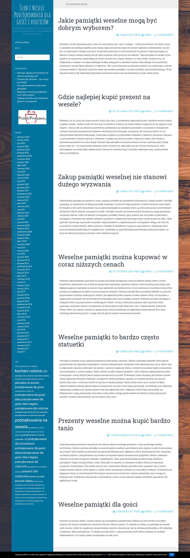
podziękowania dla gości (29, 387)
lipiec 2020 (21, 241)
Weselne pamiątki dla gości (98, 504)
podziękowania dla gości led (24, 391)
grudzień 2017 (23, 336)
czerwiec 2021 (23, 206)
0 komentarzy (165, 35)
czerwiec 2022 (23, 168)
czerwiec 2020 (23, 244)
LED (44, 371)
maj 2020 (21, 247)
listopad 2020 (23, 228)
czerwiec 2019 (23, 279)
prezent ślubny (24, 481)
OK (172, 555)
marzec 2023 (23, 140)
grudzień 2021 (23, 187)
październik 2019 (24, 266)
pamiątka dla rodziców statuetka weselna (32, 376)
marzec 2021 (23, 216)
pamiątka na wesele (27, 382)
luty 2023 (21, 143)
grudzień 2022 (23, 150)
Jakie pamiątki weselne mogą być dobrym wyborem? (107, 24)
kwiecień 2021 (23, 213)
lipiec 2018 (21, 314)
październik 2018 (24, 304)
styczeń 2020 (23, 257)
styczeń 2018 (23, 333)
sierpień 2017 (23, 349)
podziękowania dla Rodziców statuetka (31, 412)
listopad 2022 (23, 153)
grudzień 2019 (23, 260)
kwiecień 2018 (23, 323)
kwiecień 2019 (23, 285)
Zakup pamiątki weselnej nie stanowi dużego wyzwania (112, 180)
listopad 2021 (23, 191)
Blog (17, 48)
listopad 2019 (23, 263)
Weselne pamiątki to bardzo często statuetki (108, 340)
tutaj (105, 555)
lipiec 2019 (21, 276)
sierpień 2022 (23, 162)
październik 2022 (24, 156)
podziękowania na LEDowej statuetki (30, 415)
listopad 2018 (23, 301)
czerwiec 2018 (23, 317)
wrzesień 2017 (23, 345)
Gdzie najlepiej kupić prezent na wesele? (104, 100)
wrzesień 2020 (23, 235)
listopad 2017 (23, 339)
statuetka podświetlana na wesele (26, 494)
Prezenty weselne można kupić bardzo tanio (114, 424)
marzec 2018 (23, 326)
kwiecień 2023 (23, 137)
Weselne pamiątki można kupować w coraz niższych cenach (112, 260)
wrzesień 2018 (23, 307)
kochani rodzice (28, 371)
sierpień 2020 (23, 238)
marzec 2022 (23, 178)
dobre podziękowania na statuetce (26, 366)
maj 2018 (21, 320)
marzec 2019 (23, 289)
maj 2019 (21, 282)
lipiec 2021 (21, 203)
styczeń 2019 (23, 295)
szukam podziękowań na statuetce (32, 498)
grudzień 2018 (23, 298)
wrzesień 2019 (23, 270)
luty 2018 (21, 329)
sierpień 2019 (23, 273)
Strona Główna (22, 42)
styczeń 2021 (23, 222)
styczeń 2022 (23, 184)
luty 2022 (21, 181)
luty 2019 (21, 292)
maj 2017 (21, 352)
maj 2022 (21, 172)
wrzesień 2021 (23, 197)
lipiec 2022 (21, 165)
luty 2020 (21, 254)
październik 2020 (24, 232)
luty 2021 (21, 219)
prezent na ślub (36, 476)
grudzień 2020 (23, 225)
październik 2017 (24, 342)
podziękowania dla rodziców (31, 408)
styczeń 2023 (23, 146)
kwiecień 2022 (23, 175)
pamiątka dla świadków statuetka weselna (29, 379)
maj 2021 (21, 210)
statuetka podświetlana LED (34, 491)
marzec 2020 (23, 251)
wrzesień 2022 (23, 159)
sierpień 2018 (23, 311)
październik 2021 (24, 194)
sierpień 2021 (23, 200)
